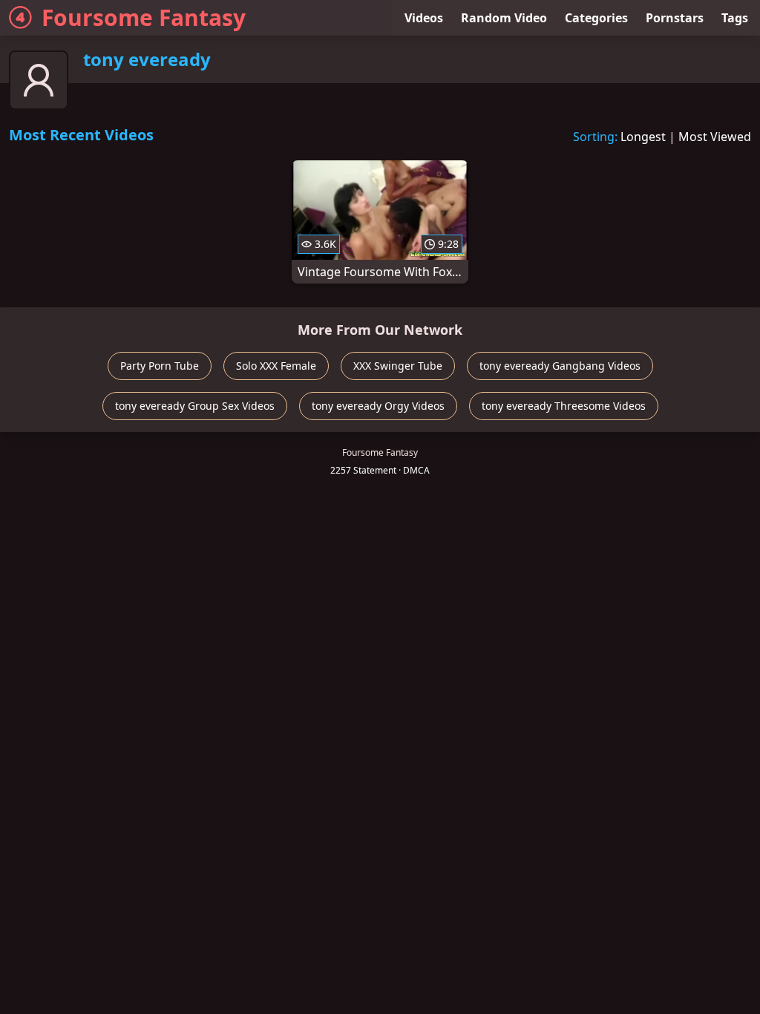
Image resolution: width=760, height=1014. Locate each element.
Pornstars (675, 18)
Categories (596, 18)
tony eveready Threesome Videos (564, 406)
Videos (423, 18)
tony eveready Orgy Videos (378, 406)
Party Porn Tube (159, 366)
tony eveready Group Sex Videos (195, 406)
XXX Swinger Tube (397, 366)
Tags (734, 18)
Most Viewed (714, 136)
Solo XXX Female (276, 366)
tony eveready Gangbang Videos (560, 366)
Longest (643, 136)
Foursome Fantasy (144, 17)
